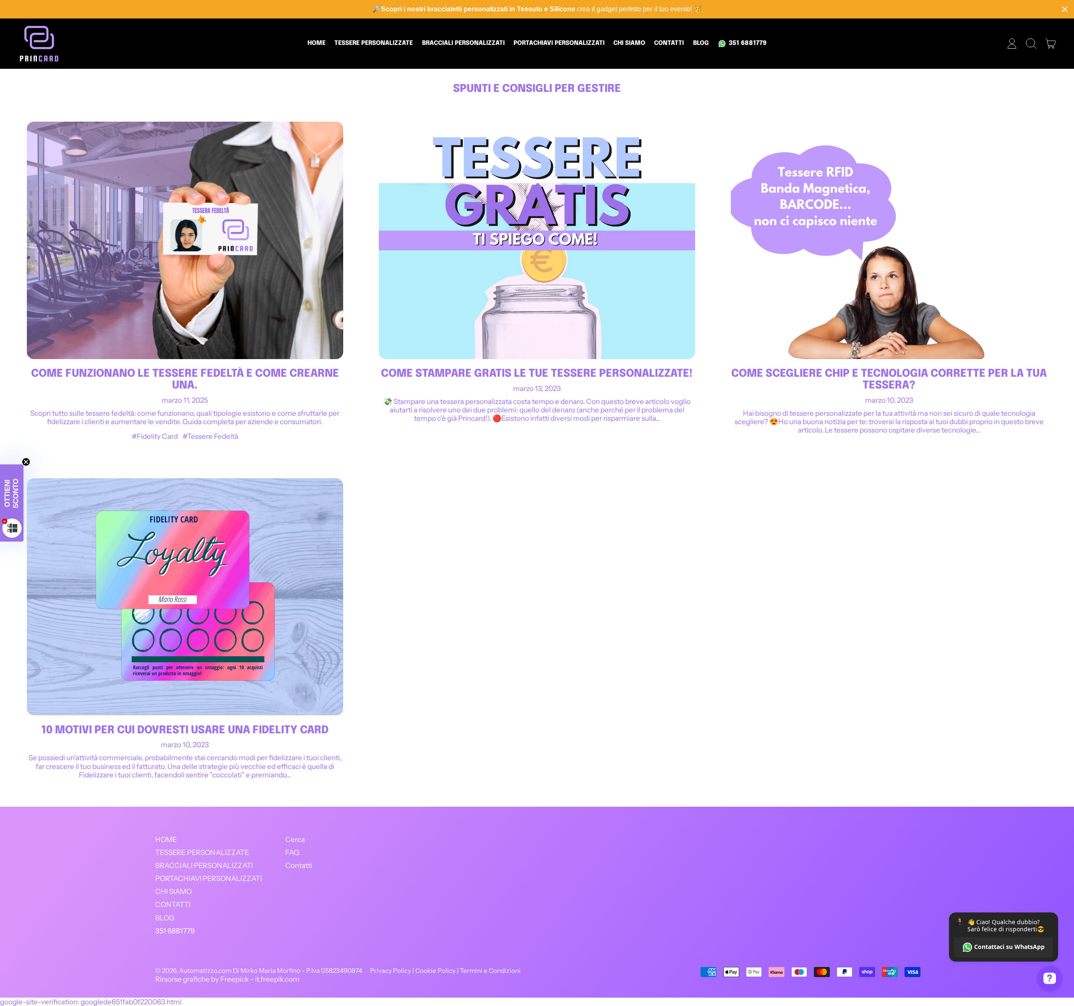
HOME (317, 43)
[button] (1031, 43)
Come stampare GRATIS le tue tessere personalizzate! (537, 373)
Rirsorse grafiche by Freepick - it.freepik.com (227, 979)
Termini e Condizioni (490, 971)
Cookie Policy (435, 971)
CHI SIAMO (629, 43)
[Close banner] (1065, 9)
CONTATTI (669, 43)
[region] (537, 9)
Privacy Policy (390, 971)
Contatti (298, 865)
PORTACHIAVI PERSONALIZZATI (559, 43)
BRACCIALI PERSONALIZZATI (463, 43)
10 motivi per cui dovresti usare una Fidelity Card (184, 730)
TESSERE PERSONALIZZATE (373, 43)
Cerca (295, 839)
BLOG (701, 43)
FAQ (292, 852)
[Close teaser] (26, 462)
